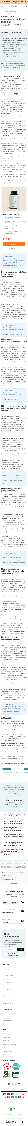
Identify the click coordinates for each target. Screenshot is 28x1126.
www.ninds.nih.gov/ (6, 875)
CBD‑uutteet (6, 979)
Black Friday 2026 (8, 1003)
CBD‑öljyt (5, 968)
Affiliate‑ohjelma (7, 1020)
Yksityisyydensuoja (10, 1103)
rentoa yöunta (5, 442)
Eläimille (5, 993)
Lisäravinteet (12, 11)
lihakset (16, 93)
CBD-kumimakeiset (8, 975)
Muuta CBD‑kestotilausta (9, 1044)
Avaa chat (5, 922)
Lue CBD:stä (6, 1037)
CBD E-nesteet (7, 989)
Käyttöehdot (19, 1101)
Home (6, 11)
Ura (4, 1013)
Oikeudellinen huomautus (11, 1101)
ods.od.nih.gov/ (5, 880)
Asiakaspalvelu (7, 1041)
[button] (2, 6)
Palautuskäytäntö (7, 1051)
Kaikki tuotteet (7, 1000)
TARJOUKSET (6, 996)
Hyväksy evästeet (18, 1103)
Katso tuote (14, 248)
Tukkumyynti (6, 1017)
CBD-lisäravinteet (7, 982)
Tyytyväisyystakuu (8, 1054)
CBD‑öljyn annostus (8, 1047)
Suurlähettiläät (7, 1024)
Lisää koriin (14, 244)
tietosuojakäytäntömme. (13, 955)
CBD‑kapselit (6, 972)
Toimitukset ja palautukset (10, 1033)
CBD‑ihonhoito (7, 986)
